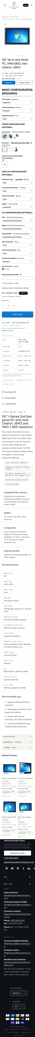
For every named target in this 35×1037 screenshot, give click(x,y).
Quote (26, 5)
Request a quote (24, 82)
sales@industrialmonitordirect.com (19, 862)
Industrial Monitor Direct (10, 17)
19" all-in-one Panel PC (9, 817)
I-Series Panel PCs (8, 19)
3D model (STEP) (8, 384)
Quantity (5, 300)
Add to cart (8, 82)
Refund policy (26, 1029)
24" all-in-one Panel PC (9, 778)
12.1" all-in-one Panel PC (25, 778)
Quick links (8, 884)
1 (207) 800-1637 (11, 858)
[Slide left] (12, 55)
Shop (5, 877)
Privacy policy (15, 1029)
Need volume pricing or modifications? (13, 329)
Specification (8, 380)
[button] (5, 5)
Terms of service (19, 1035)
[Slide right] (22, 55)
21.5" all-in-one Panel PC (24, 818)
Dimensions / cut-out (23, 380)
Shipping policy (25, 1032)
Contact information (13, 1032)
